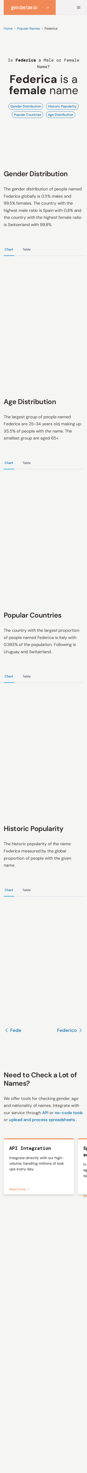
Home (8, 28)
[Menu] (78, 7)
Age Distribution (60, 115)
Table (27, 249)
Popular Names (28, 28)
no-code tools (69, 1113)
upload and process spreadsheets (42, 1120)
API (45, 1113)
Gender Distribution (25, 106)
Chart (9, 249)
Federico (67, 1030)
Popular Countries (27, 115)
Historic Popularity (62, 106)
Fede (15, 1030)
